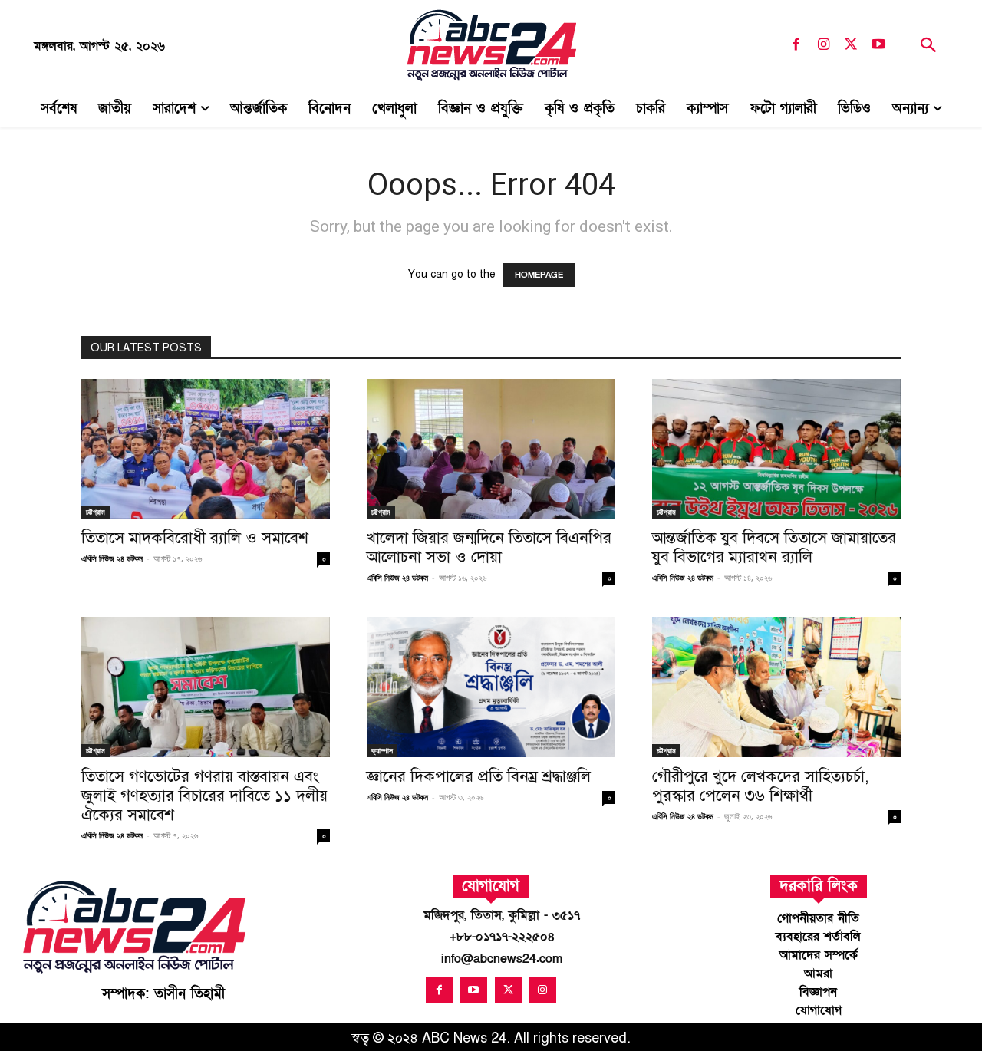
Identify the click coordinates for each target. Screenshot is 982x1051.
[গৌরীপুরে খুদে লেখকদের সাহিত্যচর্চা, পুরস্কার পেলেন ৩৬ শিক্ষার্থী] (776, 686)
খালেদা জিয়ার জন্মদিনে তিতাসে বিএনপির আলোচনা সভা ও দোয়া (489, 547)
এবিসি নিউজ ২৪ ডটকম (112, 558)
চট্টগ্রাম (95, 511)
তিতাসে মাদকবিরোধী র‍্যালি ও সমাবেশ (194, 538)
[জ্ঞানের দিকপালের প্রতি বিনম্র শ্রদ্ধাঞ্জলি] (491, 686)
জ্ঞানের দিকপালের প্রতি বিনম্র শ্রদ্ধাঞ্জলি (479, 776)
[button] (928, 47)
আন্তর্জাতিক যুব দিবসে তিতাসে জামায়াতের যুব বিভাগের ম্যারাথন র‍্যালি (774, 547)
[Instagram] (823, 45)
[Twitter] (851, 45)
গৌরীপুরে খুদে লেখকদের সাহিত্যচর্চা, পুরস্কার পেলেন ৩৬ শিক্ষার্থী (760, 786)
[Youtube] (878, 45)
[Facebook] (795, 45)
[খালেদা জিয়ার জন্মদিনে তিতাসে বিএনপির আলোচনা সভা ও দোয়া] (491, 449)
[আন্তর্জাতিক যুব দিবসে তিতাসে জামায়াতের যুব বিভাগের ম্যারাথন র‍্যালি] (776, 449)
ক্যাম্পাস (382, 750)
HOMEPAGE (539, 275)
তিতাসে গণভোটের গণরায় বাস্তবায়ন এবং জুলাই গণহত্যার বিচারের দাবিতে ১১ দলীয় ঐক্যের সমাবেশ (204, 795)
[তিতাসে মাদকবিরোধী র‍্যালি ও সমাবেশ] (205, 449)
